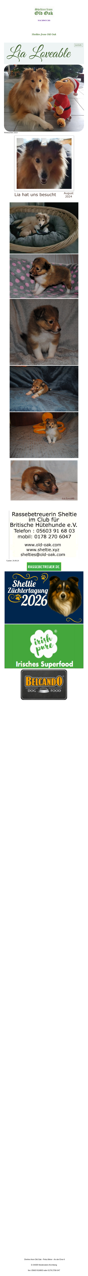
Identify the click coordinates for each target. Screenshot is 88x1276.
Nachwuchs (44, 20)
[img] (44, 11)
